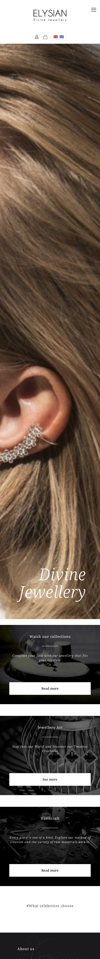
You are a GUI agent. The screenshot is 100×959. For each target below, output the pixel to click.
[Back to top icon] (90, 947)
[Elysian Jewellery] (50, 15)
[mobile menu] (94, 9)
